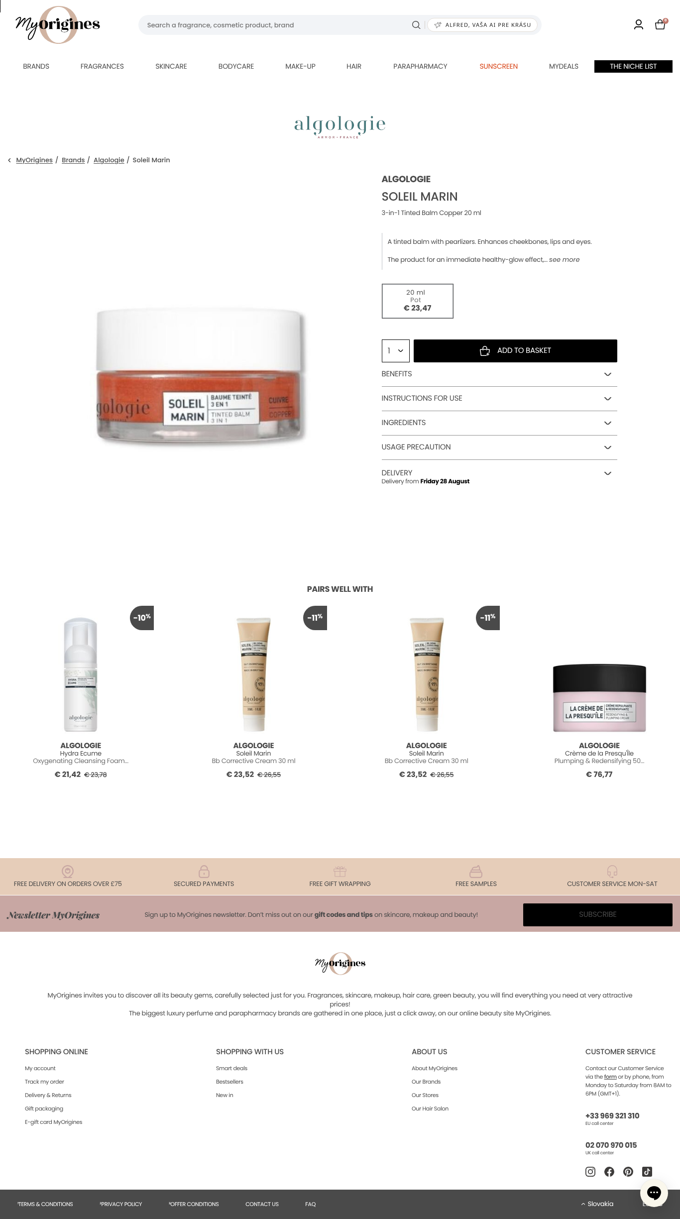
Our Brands (426, 1082)
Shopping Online (56, 1052)
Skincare (171, 66)
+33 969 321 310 (612, 1116)
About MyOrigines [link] (434, 1068)
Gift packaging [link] (44, 1108)
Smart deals (231, 1068)
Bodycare (236, 66)
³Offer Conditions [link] (194, 1204)
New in (224, 1095)
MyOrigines (34, 160)
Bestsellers (229, 1082)
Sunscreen (498, 66)
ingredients (404, 423)
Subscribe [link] (598, 914)
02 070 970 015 (611, 1145)
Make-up (300, 66)
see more (564, 259)
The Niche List (633, 66)
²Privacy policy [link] (121, 1204)
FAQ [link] (310, 1204)
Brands (36, 66)
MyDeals (563, 66)
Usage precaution (416, 447)
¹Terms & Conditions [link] (45, 1204)
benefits (397, 374)
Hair (353, 66)
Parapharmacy (420, 66)
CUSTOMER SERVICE (620, 1052)
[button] (654, 1193)
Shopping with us (250, 1052)
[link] (639, 25)
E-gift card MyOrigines (53, 1122)
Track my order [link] (44, 1082)
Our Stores (425, 1095)
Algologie (109, 160)
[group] (199, 324)
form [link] (610, 1077)
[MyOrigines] (57, 25)
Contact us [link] (262, 1204)
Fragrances (102, 66)
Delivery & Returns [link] (48, 1095)
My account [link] (40, 1068)
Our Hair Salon (430, 1108)
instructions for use (422, 398)
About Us (429, 1052)
